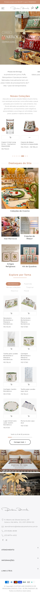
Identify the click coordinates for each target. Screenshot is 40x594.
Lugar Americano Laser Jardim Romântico (10, 423)
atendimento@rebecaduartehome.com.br (21, 526)
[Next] (37, 38)
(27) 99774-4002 (10, 535)
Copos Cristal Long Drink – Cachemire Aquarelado (8, 144)
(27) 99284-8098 (10, 531)
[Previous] (3, 38)
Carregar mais (19, 442)
